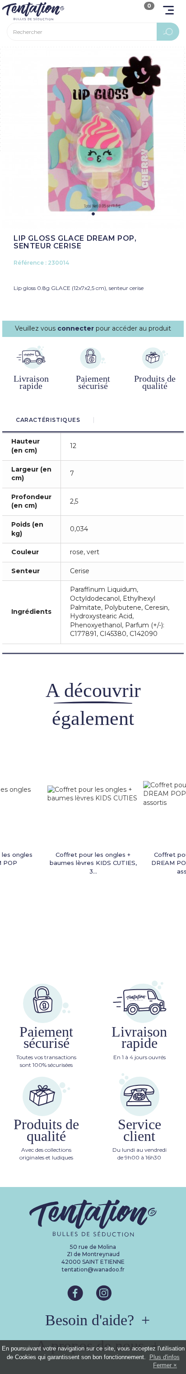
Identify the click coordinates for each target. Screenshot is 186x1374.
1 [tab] (93, 213)
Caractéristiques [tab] (48, 419)
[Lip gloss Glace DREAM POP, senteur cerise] (93, 138)
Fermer (162, 1365)
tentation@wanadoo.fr (93, 1269)
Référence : (30, 262)
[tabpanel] (93, 138)
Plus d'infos (164, 1357)
